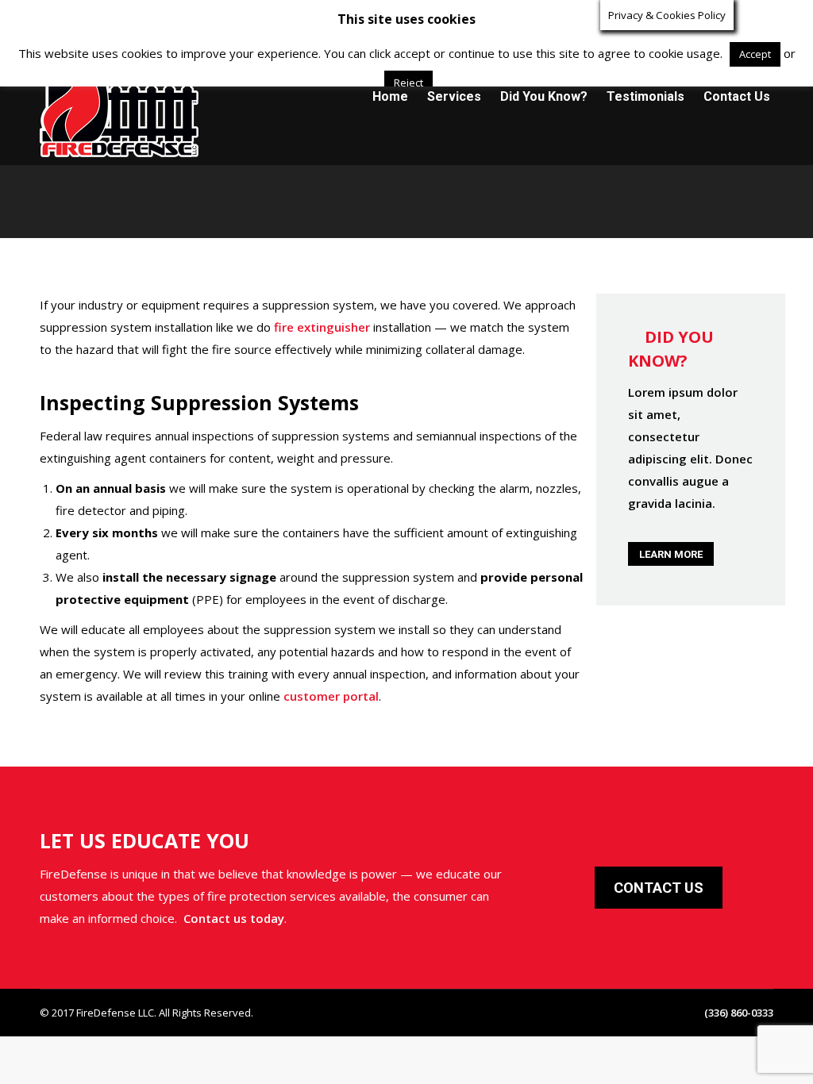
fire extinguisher (322, 327)
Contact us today (233, 918)
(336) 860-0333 (115, 14)
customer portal (331, 696)
